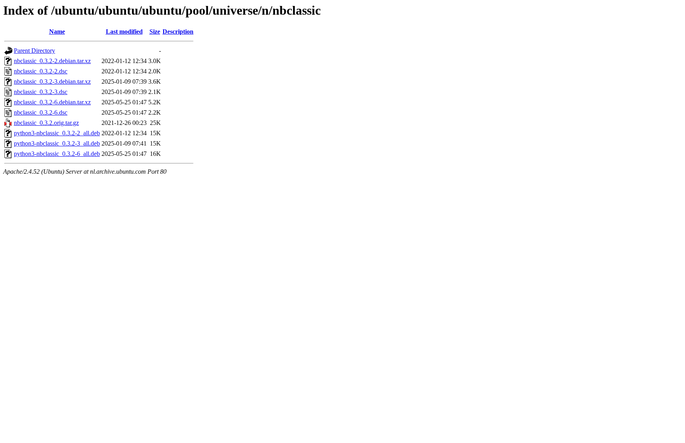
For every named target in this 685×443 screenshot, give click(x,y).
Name (57, 31)
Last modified (124, 31)
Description (178, 31)
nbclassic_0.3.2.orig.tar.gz (46, 122)
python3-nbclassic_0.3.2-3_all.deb (57, 143)
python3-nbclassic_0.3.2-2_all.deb (57, 133)
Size (154, 31)
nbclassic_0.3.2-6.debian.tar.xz (52, 102)
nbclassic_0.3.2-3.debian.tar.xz (52, 81)
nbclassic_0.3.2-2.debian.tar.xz (52, 61)
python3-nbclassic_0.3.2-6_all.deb (57, 153)
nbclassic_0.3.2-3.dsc (40, 91)
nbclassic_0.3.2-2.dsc (40, 71)
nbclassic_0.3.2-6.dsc (40, 112)
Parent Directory (34, 50)
